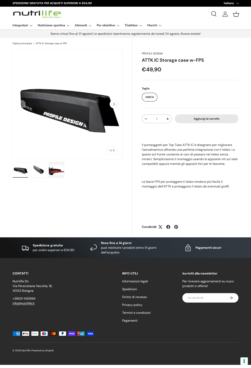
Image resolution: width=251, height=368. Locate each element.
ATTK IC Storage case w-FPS (51, 43)
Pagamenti (129, 320)
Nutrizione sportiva (51, 25)
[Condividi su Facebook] (168, 227)
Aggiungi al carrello (207, 118)
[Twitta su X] (160, 227)
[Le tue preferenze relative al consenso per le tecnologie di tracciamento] (244, 361)
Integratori (20, 25)
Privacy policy (132, 305)
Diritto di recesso (134, 297)
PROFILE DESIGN (152, 53)
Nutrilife (26, 350)
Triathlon (131, 25)
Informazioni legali (135, 281)
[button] (236, 14)
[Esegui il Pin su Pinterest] (176, 227)
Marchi (152, 25)
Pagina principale (22, 43)
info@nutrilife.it (24, 303)
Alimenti (81, 25)
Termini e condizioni (136, 313)
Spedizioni (129, 289)
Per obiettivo (106, 25)
